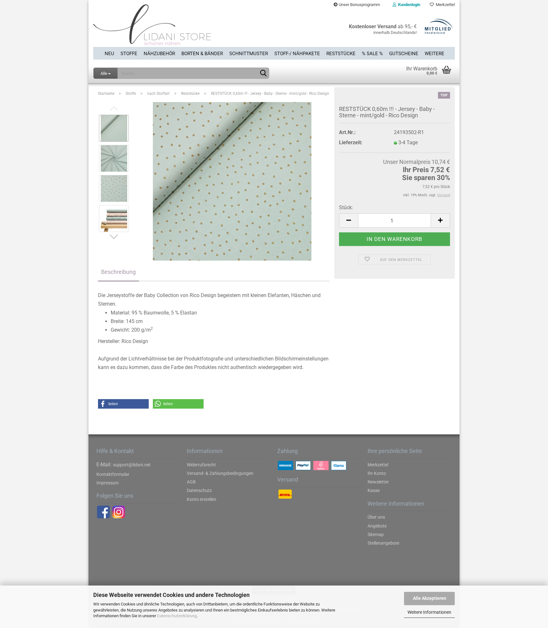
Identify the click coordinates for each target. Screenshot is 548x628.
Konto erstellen (201, 499)
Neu (109, 53)
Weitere (434, 53)
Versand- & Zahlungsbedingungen (220, 473)
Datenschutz (199, 490)
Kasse (374, 490)
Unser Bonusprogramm (359, 4)
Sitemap (376, 534)
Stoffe (129, 53)
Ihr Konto (377, 473)
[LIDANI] (181, 28)
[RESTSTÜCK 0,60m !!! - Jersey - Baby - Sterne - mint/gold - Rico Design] (231, 181)
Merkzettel (444, 4)
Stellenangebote (383, 543)
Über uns (376, 517)
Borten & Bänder (202, 53)
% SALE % (372, 53)
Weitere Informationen (429, 612)
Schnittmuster (248, 53)
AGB (191, 481)
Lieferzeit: (350, 142)
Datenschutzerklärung (177, 615)
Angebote (377, 525)
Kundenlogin (408, 4)
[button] (123, 404)
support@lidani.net (132, 464)
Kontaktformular (112, 474)
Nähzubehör (159, 53)
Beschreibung (118, 272)
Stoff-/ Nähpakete (297, 53)
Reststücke (341, 53)
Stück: (346, 207)
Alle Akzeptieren (429, 598)
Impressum (107, 482)
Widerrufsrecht (201, 464)
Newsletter (378, 481)
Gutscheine (403, 53)
